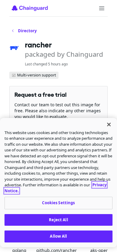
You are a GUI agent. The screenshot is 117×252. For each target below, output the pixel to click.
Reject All (58, 219)
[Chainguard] (30, 8)
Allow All (58, 236)
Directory (27, 30)
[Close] (109, 124)
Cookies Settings (58, 202)
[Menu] (102, 8)
